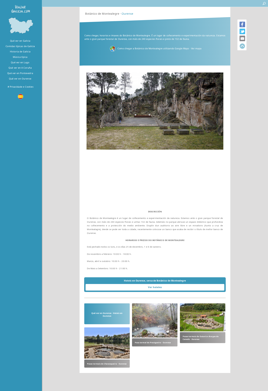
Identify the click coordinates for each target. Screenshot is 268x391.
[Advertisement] (155, 177)
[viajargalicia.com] (20, 7)
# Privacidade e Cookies (20, 86)
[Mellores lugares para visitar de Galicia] (20, 25)
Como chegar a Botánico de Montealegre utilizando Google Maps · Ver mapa (160, 48)
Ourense (127, 14)
